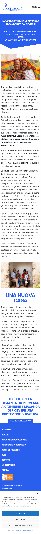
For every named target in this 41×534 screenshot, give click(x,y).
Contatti (6, 460)
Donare (5, 435)
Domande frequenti (11, 450)
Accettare (20, 513)
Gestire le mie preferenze (20, 525)
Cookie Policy (11, 530)
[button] (38, 493)
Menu (34, 7)
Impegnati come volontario (14, 440)
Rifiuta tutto (20, 519)
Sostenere (6, 430)
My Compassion (9, 465)
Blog (4, 455)
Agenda (5, 470)
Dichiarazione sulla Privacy (24, 530)
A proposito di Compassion (14, 445)
